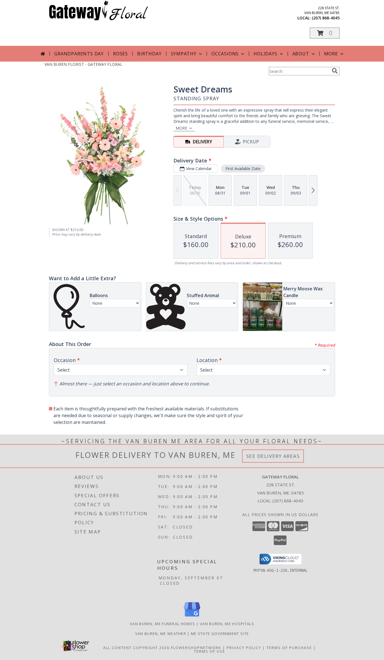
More (331, 54)
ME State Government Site (220, 633)
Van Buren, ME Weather (160, 633)
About (300, 54)
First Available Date (243, 168)
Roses (120, 54)
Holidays (265, 54)
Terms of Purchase (289, 647)
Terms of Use (209, 651)
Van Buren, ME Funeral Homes (162, 623)
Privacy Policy (244, 647)
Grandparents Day (79, 54)
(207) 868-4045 (326, 18)
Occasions (225, 54)
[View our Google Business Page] (192, 617)
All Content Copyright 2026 (136, 647)
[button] (325, 33)
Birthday (149, 54)
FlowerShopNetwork (196, 647)
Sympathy (183, 54)
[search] (334, 71)
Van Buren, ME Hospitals (227, 623)
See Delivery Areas (273, 456)
